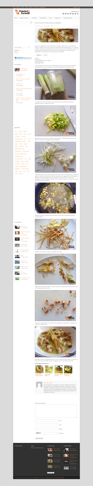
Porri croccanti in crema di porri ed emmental (48, 23)
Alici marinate (56, 465)
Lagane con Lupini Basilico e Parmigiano (24, 88)
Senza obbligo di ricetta (25, 277)
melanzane (22, 146)
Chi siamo (18, 7)
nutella (29, 158)
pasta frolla (17, 161)
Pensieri (26, 7)
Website (60, 429)
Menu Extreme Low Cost (19, 148)
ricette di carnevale (25, 168)
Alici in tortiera (56, 454)
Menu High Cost (18, 151)
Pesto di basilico (56, 459)
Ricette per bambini (68, 18)
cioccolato (23, 136)
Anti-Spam (61, 433)
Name (60, 420)
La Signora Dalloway (25, 249)
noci (25, 158)
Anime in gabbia (24, 244)
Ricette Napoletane (42, 7)
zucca (16, 173)
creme (24, 141)
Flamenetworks (61, 477)
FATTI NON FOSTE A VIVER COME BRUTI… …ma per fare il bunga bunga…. (23, 100)
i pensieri (25, 143)
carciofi (25, 133)
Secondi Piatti (43, 18)
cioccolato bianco (18, 138)
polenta (23, 163)
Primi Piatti (34, 18)
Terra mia (23, 272)
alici (16, 131)
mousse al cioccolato (19, 158)
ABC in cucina (36, 7)
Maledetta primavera (25, 266)
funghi (21, 143)
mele (26, 146)
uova (24, 171)
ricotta (16, 171)
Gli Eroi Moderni (19, 93)
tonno (20, 171)
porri (53, 25)
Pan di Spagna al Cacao (20, 74)
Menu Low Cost (26, 151)
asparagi (20, 131)
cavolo (29, 133)
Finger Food (58, 18)
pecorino (27, 161)
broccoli (16, 133)
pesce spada (17, 163)
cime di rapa (17, 136)
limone (16, 146)
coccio (24, 138)
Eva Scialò (36, 477)
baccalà (25, 131)
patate (22, 161)
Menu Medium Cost (18, 156)
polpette (16, 166)
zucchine (21, 173)
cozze (29, 138)
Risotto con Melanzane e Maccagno (23, 78)
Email (60, 424)
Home (14, 7)
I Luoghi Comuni (19, 83)
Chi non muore (24, 226)
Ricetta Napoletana (23, 166)
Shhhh (22, 255)
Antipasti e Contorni (24, 18)
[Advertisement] (46, 3)
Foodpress (30, 7)
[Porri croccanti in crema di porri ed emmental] (56, 35)
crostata (29, 141)
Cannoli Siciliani (24, 68)
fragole (16, 143)
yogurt (28, 171)
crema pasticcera (18, 141)
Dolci (50, 18)
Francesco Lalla (49, 477)
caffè (21, 133)
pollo (27, 163)
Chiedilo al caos (24, 261)
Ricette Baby (17, 168)
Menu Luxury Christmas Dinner (21, 153)
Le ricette (22, 7)
